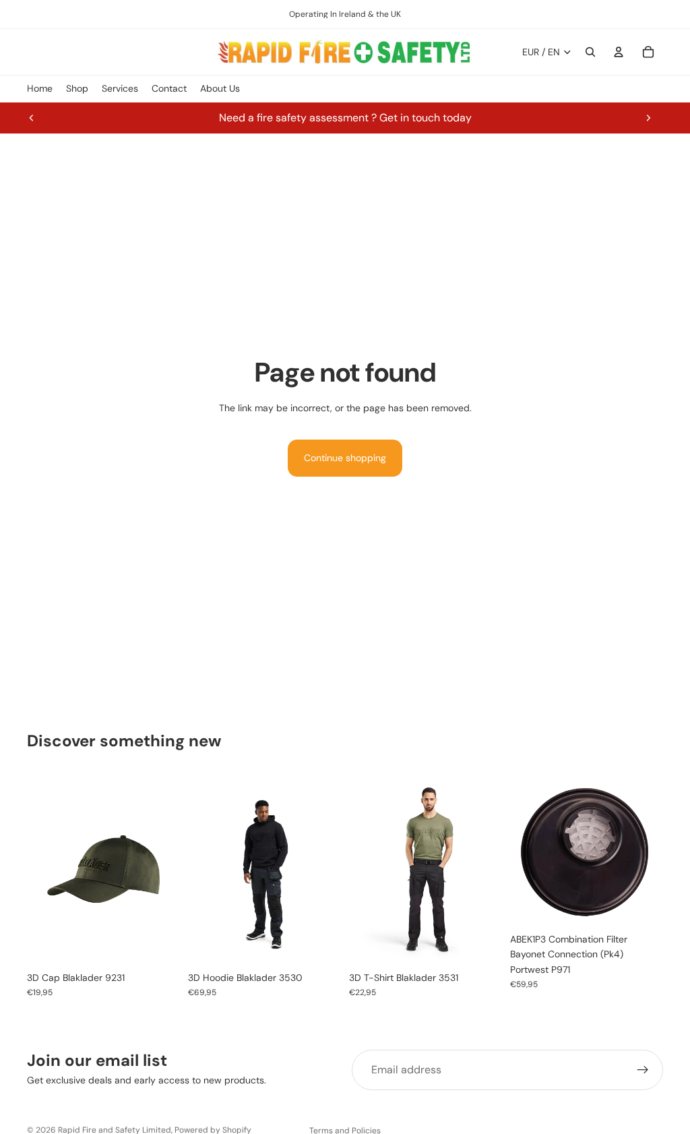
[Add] (642, 905)
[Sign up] (643, 1070)
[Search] (590, 52)
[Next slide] (648, 118)
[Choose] (159, 944)
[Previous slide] (31, 118)
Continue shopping (345, 458)
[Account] (618, 52)
